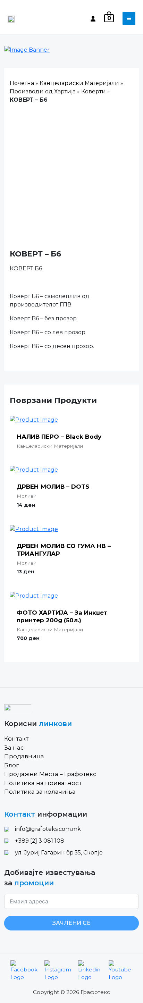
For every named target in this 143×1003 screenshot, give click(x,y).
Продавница (24, 756)
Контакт (16, 738)
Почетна (22, 83)
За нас (14, 747)
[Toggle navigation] (129, 18)
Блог (11, 765)
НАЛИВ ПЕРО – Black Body (59, 436)
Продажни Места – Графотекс (50, 773)
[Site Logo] (11, 18)
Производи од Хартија (43, 91)
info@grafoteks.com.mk (48, 829)
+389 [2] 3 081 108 (39, 840)
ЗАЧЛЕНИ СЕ (71, 923)
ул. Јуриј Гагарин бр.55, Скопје (59, 852)
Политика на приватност (43, 782)
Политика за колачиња (40, 791)
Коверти (93, 91)
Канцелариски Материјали (79, 83)
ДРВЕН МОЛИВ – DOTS (53, 486)
